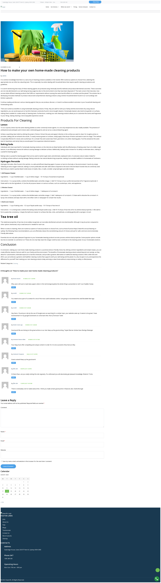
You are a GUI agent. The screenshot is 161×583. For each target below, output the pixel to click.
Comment (4, 407)
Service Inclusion (83, 7)
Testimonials (7, 530)
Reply (13, 287)
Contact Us (92, 7)
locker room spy (18, 325)
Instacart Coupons (18, 354)
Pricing (75, 7)
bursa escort (16, 278)
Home (47, 7)
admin (4, 76)
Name (3, 432)
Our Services (54, 7)
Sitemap (5, 539)
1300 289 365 (63, 2)
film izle (15, 369)
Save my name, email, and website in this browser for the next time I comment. (27, 461)
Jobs (4, 519)
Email (3, 441)
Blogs (4, 527)
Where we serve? (65, 7)
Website (3, 450)
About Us (5, 522)
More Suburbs (7, 536)
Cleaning (15, 263)
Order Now (96, 2)
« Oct (2, 502)
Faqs (4, 525)
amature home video (19, 339)
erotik (15, 293)
